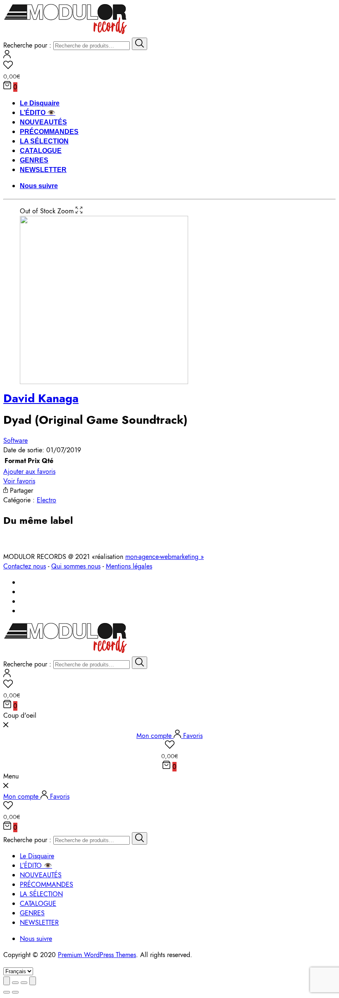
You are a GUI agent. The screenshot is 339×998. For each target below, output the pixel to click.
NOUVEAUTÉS (43, 122)
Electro (46, 500)
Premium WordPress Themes (97, 955)
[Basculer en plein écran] (24, 982)
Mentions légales (129, 566)
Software (15, 440)
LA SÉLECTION (44, 141)
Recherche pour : (27, 45)
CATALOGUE (41, 150)
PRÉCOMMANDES (49, 131)
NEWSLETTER (43, 169)
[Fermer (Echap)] (6, 981)
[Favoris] (169, 66)
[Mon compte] (7, 56)
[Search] (139, 44)
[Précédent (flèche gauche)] (6, 992)
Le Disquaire (40, 103)
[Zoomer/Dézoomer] (32, 981)
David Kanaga (41, 398)
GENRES (34, 160)
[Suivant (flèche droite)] (15, 992)
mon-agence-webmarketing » (164, 556)
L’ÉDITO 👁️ (37, 112)
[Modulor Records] (65, 33)
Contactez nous (24, 566)
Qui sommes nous (75, 566)
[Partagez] (15, 982)
